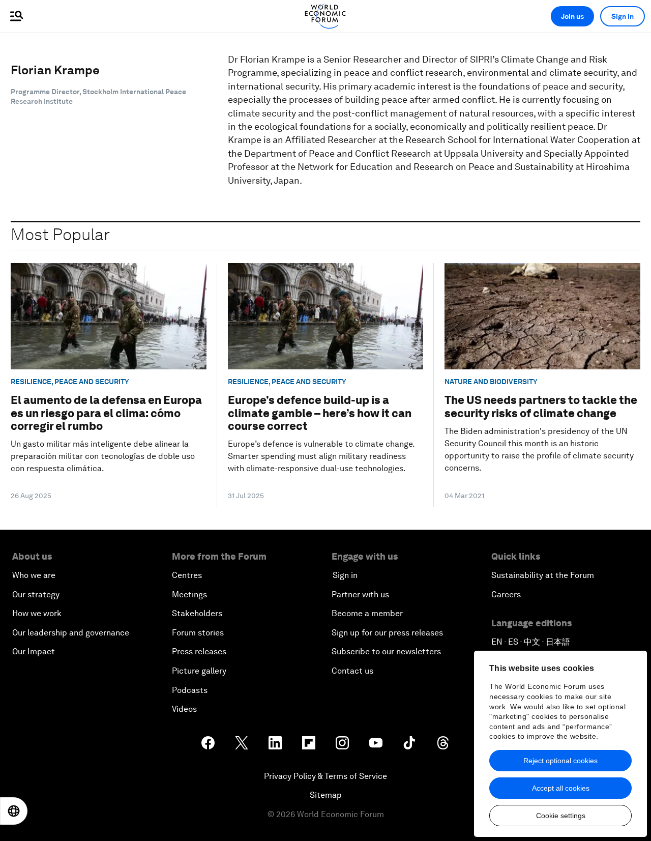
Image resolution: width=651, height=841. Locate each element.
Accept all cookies (560, 788)
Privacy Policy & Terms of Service (325, 776)
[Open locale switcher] (14, 811)
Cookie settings (560, 815)
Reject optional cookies (560, 761)
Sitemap (326, 795)
